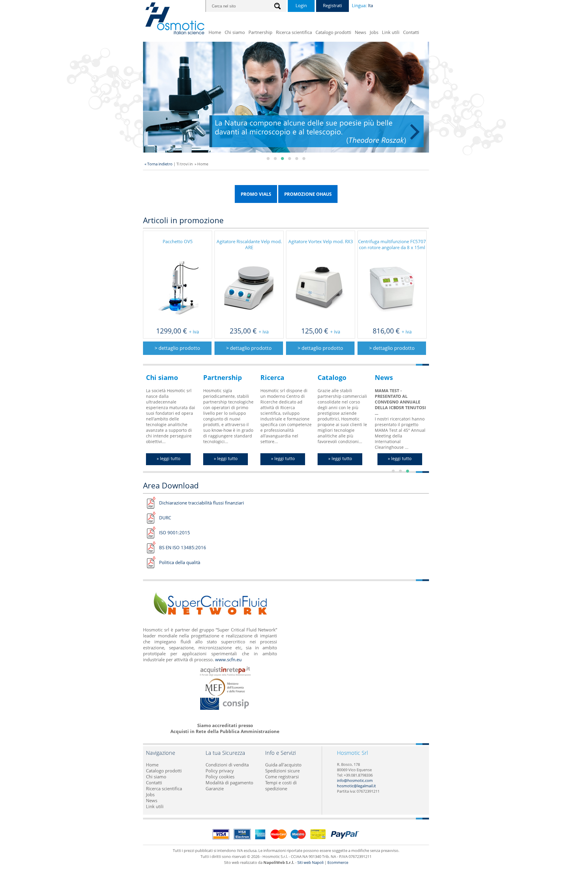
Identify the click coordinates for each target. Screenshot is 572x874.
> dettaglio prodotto (177, 348)
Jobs (374, 32)
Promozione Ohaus (308, 194)
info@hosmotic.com (355, 780)
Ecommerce (337, 862)
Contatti (411, 32)
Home (215, 32)
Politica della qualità (179, 562)
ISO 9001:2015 (174, 532)
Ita (370, 5)
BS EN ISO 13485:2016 (182, 547)
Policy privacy (220, 771)
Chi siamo (235, 32)
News (360, 32)
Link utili (391, 32)
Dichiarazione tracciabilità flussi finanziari (201, 503)
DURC (165, 518)
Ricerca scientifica (294, 32)
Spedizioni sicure (282, 771)
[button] (268, 159)
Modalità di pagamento (229, 782)
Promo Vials (256, 194)
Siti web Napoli (310, 862)
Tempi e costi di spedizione (281, 785)
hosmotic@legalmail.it (356, 785)
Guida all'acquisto (283, 765)
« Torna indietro (158, 164)
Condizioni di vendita (227, 765)
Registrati (332, 5)
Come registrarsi (282, 777)
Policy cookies (220, 777)
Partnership (260, 32)
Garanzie (215, 788)
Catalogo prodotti (333, 32)
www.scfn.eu (228, 659)
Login (301, 5)
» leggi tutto (168, 458)
